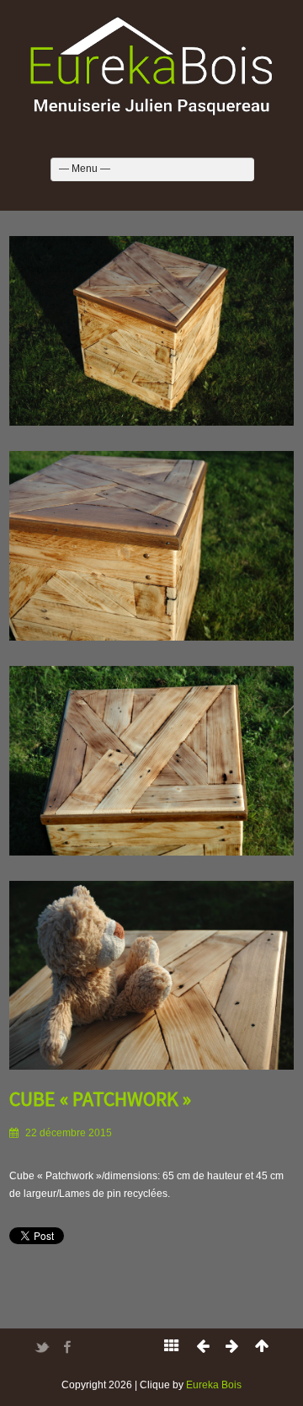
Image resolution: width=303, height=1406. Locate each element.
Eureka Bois (214, 1385)
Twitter (42, 1347)
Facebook (67, 1347)
